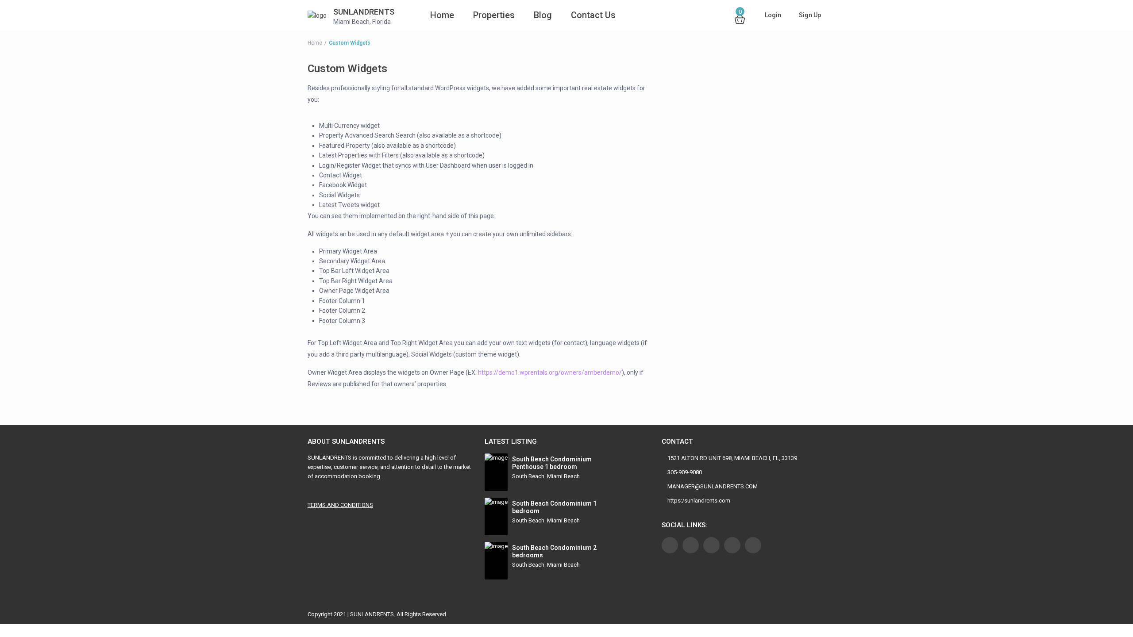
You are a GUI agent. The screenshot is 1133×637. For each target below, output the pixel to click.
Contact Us (593, 15)
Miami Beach (563, 476)
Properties (494, 15)
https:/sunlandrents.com (698, 500)
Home (430, 15)
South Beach (528, 476)
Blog (543, 15)
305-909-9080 (684, 472)
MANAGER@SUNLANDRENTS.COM (712, 486)
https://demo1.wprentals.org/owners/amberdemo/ (550, 372)
